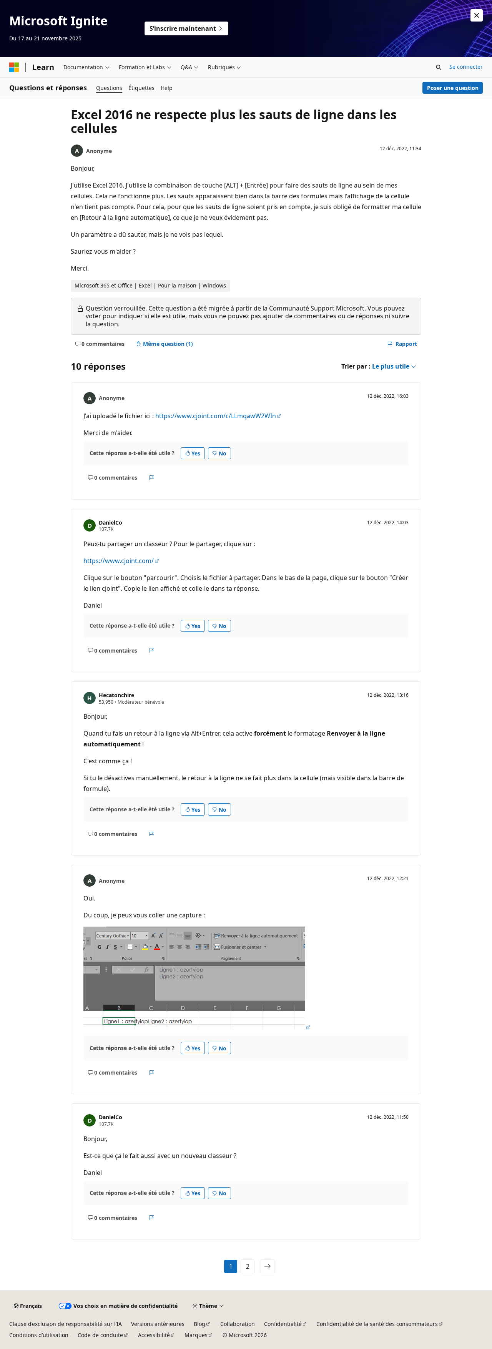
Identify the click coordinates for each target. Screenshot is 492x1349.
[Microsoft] (14, 67)
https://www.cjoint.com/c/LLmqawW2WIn (215, 416)
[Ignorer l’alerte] (476, 15)
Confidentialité (283, 1323)
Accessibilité (154, 1335)
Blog (199, 1323)
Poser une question (453, 87)
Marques (196, 1335)
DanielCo (110, 522)
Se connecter (466, 66)
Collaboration (237, 1323)
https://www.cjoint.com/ (118, 561)
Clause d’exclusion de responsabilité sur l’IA (65, 1323)
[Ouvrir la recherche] (438, 67)
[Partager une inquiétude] (151, 478)
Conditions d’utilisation (38, 1335)
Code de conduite (100, 1335)
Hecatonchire (116, 695)
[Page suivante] (267, 1266)
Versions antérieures (157, 1323)
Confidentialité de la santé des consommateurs (377, 1323)
